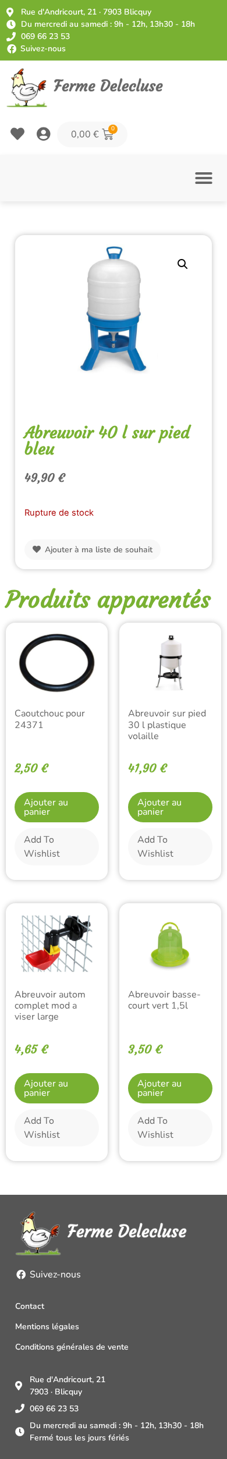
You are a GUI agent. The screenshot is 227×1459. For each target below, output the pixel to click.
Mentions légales (47, 1326)
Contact (29, 1306)
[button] (204, 178)
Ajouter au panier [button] (46, 807)
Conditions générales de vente (72, 1346)
